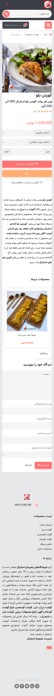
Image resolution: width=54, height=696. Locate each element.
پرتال (17, 680)
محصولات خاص (44, 549)
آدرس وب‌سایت (44, 433)
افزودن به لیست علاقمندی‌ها (25, 183)
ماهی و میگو (46, 544)
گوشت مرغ (47, 530)
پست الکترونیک (44, 419)
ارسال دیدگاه (43, 465)
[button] (15, 25)
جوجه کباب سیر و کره (27, 335)
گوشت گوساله (45, 539)
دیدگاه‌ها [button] (44, 354)
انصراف (28, 465)
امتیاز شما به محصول (42, 448)
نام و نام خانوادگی (43, 404)
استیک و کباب (45, 525)
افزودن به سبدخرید (25, 164)
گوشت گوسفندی (44, 534)
